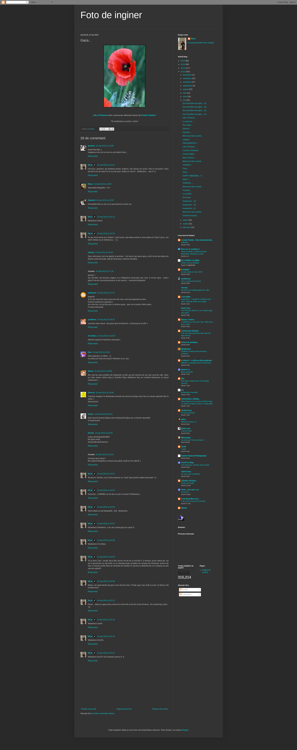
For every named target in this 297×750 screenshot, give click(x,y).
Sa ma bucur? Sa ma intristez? (192, 440)
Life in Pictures (100, 115)
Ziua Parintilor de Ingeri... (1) (194, 114)
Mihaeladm (186, 438)
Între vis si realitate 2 (190, 249)
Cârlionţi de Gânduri (190, 331)
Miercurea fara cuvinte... (193, 136)
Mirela (90, 371)
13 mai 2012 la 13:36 (105, 146)
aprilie (186, 220)
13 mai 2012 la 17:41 (106, 293)
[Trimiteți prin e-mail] (100, 129)
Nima (90, 184)
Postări (184, 590)
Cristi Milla (185, 297)
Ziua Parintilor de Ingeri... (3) (194, 107)
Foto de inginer (111, 15)
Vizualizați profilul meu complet (201, 43)
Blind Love (185, 428)
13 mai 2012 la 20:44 (104, 433)
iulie (185, 93)
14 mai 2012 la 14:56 (106, 507)
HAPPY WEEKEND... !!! (192, 176)
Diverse (91, 393)
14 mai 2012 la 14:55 (106, 490)
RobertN (91, 200)
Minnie (184, 508)
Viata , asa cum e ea (190, 490)
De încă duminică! (188, 413)
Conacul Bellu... (189, 154)
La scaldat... (188, 194)
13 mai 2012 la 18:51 (101, 352)
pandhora (92, 320)
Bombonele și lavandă (189, 392)
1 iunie (183, 449)
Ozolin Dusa (186, 410)
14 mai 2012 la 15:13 (106, 620)
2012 (183, 72)
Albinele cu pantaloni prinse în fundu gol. (196, 363)
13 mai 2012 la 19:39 (105, 393)
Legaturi (186, 140)
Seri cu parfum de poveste (191, 281)
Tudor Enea (186, 471)
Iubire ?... (186, 179)
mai (184, 100)
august (186, 89)
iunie (185, 96)
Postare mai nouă (88, 709)
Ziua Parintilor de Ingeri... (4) (194, 103)
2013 (183, 68)
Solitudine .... (188, 183)
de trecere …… (187, 492)
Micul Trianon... (189, 158)
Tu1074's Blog (187, 463)
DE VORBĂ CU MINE (190, 260)
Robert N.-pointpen (189, 342)
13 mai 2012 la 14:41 (106, 165)
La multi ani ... (188, 121)
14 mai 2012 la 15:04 (106, 557)
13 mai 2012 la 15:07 (105, 200)
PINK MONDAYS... (190, 143)
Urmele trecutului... (190, 216)
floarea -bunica (187, 320)
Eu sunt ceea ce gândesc (190, 474)
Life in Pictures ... (190, 147)
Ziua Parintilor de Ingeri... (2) (194, 110)
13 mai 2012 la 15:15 (106, 233)
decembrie (187, 75)
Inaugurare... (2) (189, 205)
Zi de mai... (187, 197)
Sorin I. (91, 414)
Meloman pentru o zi (188, 422)
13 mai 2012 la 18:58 (103, 371)
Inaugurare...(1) (189, 208)
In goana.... (187, 190)
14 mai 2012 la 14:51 (106, 474)
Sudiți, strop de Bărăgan (190, 263)
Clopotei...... (187, 132)
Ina (182, 390)
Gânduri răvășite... (189, 481)
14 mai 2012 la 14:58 (106, 540)
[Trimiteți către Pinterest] (112, 129)
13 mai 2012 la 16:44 (104, 252)
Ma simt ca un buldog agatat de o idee (195, 290)
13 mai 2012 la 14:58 (102, 184)
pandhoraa (186, 279)
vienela (91, 252)
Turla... (185, 168)
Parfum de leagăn (187, 483)
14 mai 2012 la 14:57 (106, 523)
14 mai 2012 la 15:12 (106, 600)
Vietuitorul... (187, 165)
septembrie (188, 86)
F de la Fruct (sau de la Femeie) (193, 501)
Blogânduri (186, 349)
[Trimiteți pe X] (106, 129)
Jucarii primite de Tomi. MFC (191, 272)
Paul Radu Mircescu (190, 499)
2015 (183, 61)
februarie (187, 227)
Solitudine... (185, 242)
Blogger (185, 730)
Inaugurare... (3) (189, 201)
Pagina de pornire (124, 709)
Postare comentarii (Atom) (103, 713)
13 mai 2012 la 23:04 (104, 454)
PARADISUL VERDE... (190, 399)
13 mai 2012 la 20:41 (104, 414)
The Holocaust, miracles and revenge (195, 465)
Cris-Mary (92, 336)
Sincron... (186, 129)
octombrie (187, 82)
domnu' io (185, 369)
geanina (91, 146)
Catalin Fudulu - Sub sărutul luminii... (197, 240)
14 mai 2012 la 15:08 (106, 581)
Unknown (92, 293)
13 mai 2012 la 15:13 (106, 217)
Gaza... (185, 172)
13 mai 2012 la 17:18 (104, 271)
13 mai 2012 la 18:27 (106, 320)
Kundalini (185, 270)
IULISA (91, 433)
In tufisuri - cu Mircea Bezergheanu (196, 360)
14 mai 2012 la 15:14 (106, 653)
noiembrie (187, 78)
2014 (183, 64)
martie (186, 224)
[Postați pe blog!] (103, 129)
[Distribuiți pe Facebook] (109, 129)
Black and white (187, 372)
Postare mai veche (160, 709)
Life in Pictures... (189, 118)
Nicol (90, 165)
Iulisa (183, 419)
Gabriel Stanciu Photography (193, 456)
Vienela (184, 288)
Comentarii (186, 594)
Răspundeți (93, 156)
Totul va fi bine (186, 431)
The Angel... (187, 125)
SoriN (183, 447)
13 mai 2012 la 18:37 (106, 336)
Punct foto (185, 308)
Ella (182, 378)
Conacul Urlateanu (190, 150)
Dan (89, 352)
